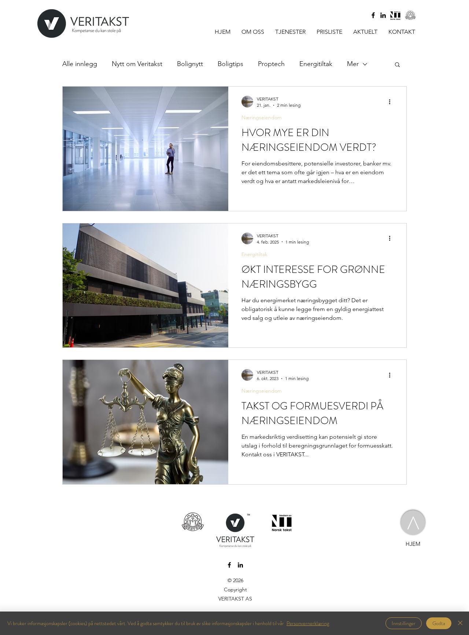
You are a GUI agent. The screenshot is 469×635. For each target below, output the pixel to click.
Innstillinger (404, 623)
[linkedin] (383, 15)
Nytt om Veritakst (137, 64)
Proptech (271, 64)
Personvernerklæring (308, 623)
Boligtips (230, 64)
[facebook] (373, 15)
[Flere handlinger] (392, 101)
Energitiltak (315, 64)
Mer (353, 64)
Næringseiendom (261, 117)
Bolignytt (190, 64)
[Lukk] (460, 623)
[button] (397, 65)
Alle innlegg (79, 64)
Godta (438, 623)
